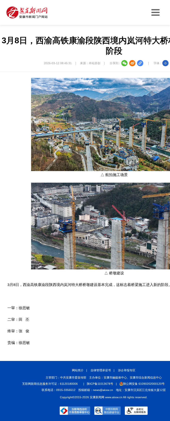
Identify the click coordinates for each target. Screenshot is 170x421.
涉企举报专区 (126, 370)
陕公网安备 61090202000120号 (144, 383)
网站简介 (78, 370)
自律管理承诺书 (101, 370)
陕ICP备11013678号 (100, 383)
